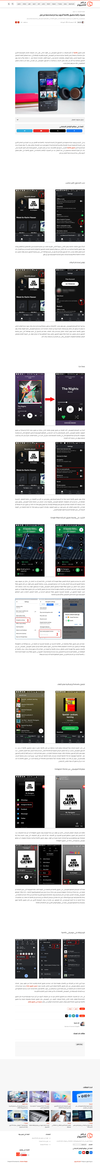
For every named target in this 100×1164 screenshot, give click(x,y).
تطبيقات (69, 1104)
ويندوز (65, 4)
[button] (77, 1015)
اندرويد (34, 4)
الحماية (48, 4)
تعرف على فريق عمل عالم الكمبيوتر (40, 1138)
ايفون (29, 4)
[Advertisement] (50, 39)
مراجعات (24, 4)
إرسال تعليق (79, 1044)
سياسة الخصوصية (44, 1144)
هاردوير (19, 4)
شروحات (70, 1009)
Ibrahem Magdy (23, 1161)
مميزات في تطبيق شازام (35, 1002)
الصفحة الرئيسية (81, 12)
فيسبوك (54, 4)
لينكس (43, 4)
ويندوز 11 (60, 4)
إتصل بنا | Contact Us (43, 1141)
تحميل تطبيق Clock (32, 986)
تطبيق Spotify (71, 148)
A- (16, 22)
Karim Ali (79, 22)
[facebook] (74, 130)
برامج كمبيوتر (71, 4)
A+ (18, 22)
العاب (39, 4)
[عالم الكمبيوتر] (84, 3)
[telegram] (25, 130)
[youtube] (41, 130)
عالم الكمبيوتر (77, 1161)
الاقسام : (90, 1144)
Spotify (76, 52)
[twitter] (58, 130)
